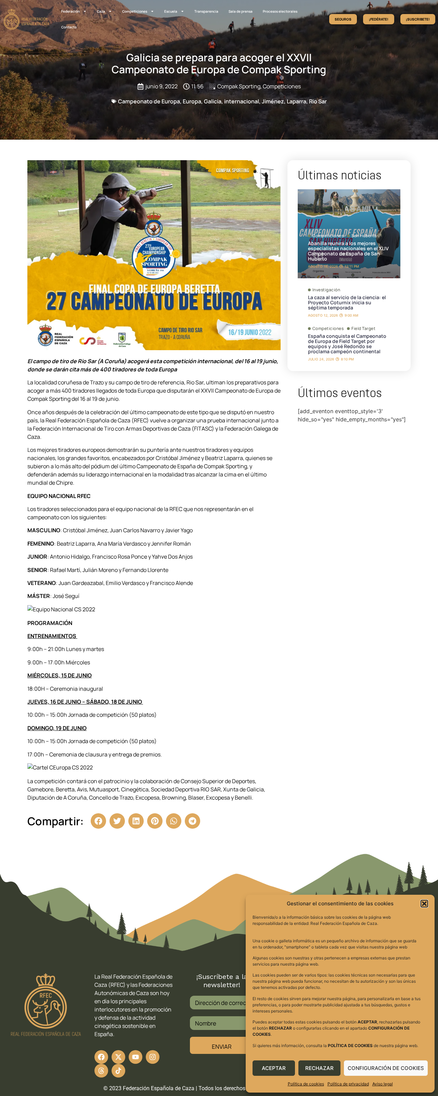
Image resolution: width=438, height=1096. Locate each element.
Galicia (212, 101)
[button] (424, 903)
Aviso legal (382, 1083)
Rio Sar (318, 101)
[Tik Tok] (101, 1071)
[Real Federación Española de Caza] (26, 19)
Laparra (296, 101)
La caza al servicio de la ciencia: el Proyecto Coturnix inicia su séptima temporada (347, 302)
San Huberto (364, 236)
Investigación (326, 290)
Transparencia (206, 11)
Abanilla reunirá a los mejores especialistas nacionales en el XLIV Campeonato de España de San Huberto (348, 251)
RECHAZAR (319, 1068)
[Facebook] (101, 1057)
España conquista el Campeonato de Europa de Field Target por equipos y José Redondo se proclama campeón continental (347, 344)
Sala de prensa (241, 11)
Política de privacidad (348, 1083)
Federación (70, 11)
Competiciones (134, 11)
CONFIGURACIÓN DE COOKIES (386, 1068)
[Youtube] (135, 1057)
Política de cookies (306, 1083)
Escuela (170, 11)
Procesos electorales (280, 11)
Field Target (363, 329)
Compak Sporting (238, 86)
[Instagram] (152, 1057)
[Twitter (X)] (118, 1057)
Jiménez (273, 101)
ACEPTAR (274, 1068)
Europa (192, 101)
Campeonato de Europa (149, 101)
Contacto (69, 27)
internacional (241, 101)
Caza (101, 11)
